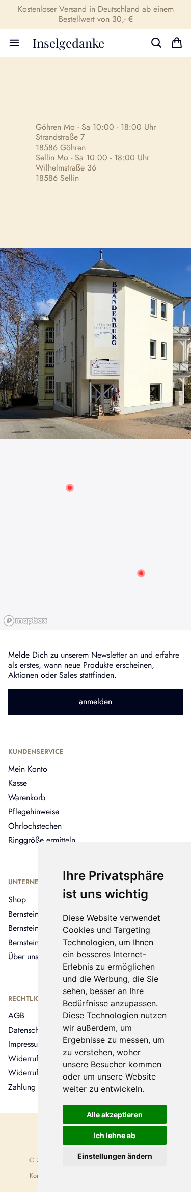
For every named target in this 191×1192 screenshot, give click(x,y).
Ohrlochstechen (35, 826)
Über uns (23, 956)
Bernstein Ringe (34, 942)
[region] (95, 534)
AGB (16, 1015)
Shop (17, 899)
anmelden (95, 701)
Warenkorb (26, 797)
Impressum (26, 1044)
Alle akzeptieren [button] (115, 1114)
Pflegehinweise (33, 811)
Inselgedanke (68, 43)
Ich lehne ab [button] (114, 1135)
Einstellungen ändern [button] (114, 1156)
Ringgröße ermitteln (41, 840)
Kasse (17, 783)
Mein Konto (27, 769)
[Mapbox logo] (25, 621)
